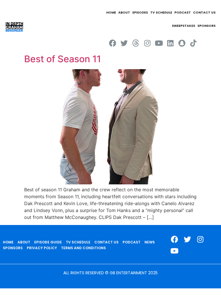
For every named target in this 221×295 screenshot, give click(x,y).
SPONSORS (206, 25)
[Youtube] (159, 43)
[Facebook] (113, 43)
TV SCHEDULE (161, 12)
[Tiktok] (193, 43)
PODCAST (182, 12)
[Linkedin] (170, 43)
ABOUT (124, 12)
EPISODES (140, 12)
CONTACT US (204, 12)
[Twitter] (124, 43)
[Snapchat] (182, 43)
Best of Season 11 (62, 59)
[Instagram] (147, 43)
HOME (111, 12)
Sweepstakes (183, 25)
